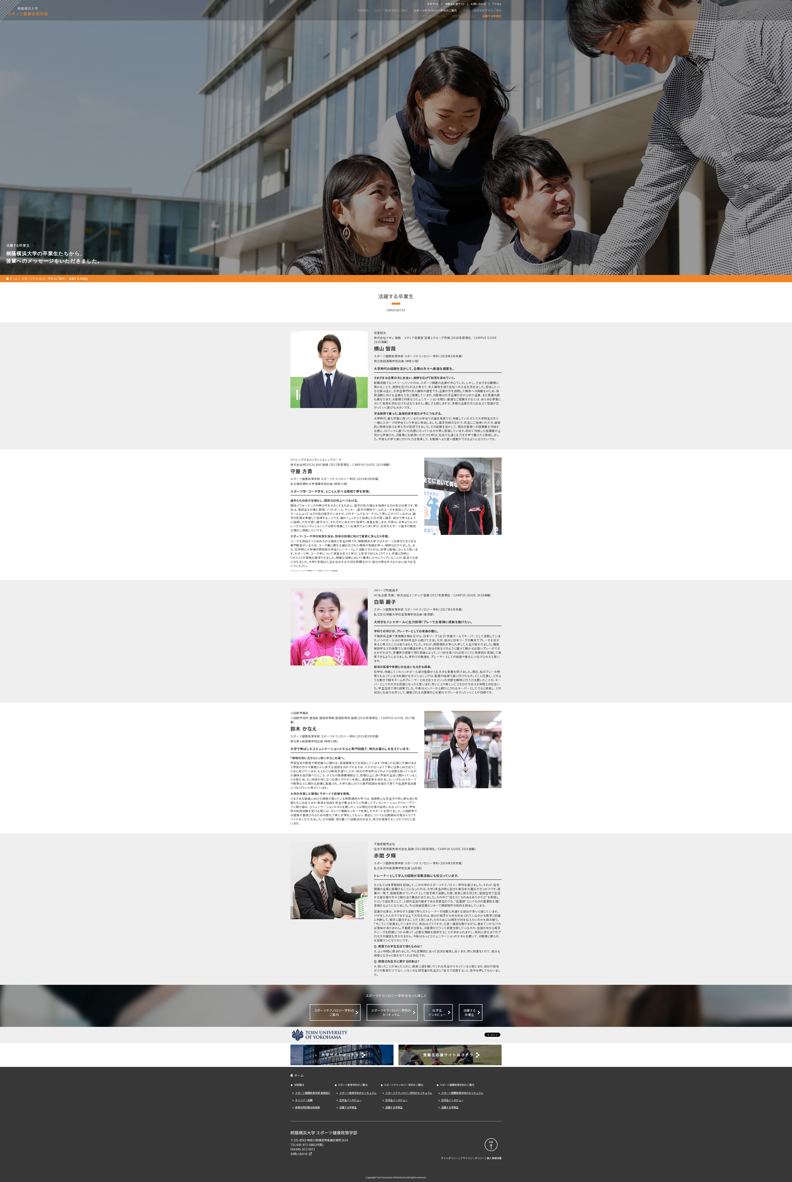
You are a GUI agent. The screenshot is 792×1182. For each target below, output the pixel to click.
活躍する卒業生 (492, 16)
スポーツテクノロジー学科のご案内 (435, 10)
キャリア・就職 (303, 1100)
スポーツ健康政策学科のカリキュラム (462, 1093)
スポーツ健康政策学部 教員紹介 (312, 1093)
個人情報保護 (494, 1158)
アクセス (497, 4)
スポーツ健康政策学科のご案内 (482, 10)
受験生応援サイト (455, 4)
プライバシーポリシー (472, 1158)
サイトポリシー (449, 1158)
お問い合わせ (478, 4)
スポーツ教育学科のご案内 (391, 10)
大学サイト (433, 4)
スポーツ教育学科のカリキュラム (357, 1093)
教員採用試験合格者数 (307, 1107)
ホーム (13, 279)
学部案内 (363, 10)
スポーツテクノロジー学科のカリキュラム (421, 16)
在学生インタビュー (464, 16)
